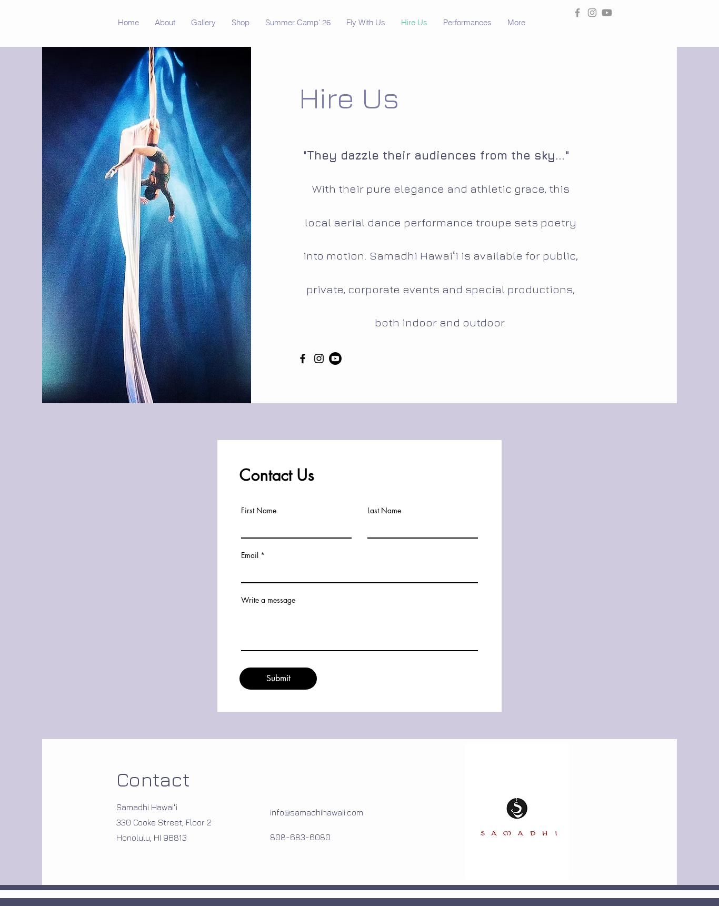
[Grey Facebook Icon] (577, 12)
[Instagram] (319, 358)
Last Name (384, 510)
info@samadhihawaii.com (316, 812)
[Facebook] (302, 358)
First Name (258, 510)
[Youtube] (607, 12)
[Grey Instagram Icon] (592, 12)
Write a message (268, 600)
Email (249, 555)
